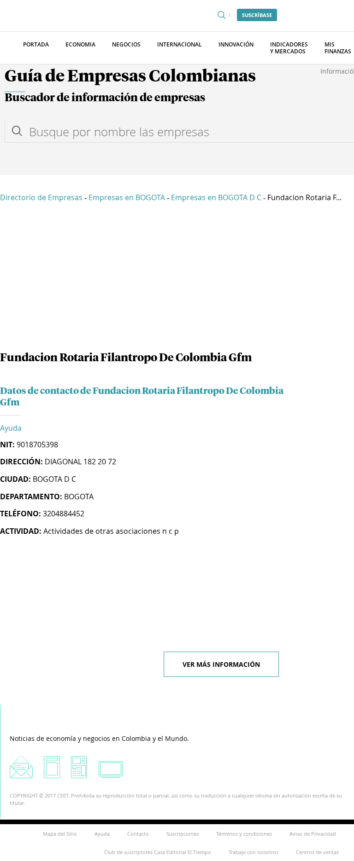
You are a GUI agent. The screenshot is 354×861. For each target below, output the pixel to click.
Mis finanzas (337, 47)
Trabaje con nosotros (253, 852)
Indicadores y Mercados (289, 47)
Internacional (179, 44)
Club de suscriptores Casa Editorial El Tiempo (157, 852)
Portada (36, 44)
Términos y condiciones (244, 833)
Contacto (138, 833)
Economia (80, 44)
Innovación (236, 44)
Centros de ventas (317, 852)
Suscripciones (182, 833)
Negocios (126, 44)
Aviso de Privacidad (312, 833)
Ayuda (11, 428)
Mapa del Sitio (60, 833)
